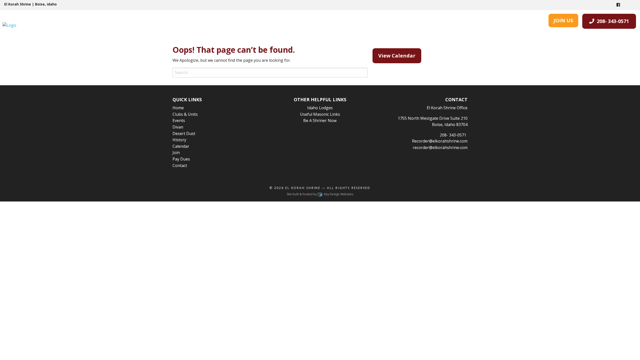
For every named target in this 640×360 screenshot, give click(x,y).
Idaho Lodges (320, 107)
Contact (179, 165)
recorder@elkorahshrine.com (440, 147)
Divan (177, 127)
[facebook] (618, 5)
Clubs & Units (185, 114)
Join (176, 152)
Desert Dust (183, 133)
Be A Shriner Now (319, 120)
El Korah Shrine (302, 188)
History (179, 139)
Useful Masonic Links (320, 114)
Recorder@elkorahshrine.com (440, 141)
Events (178, 120)
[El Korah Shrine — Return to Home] (9, 25)
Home (178, 107)
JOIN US (563, 20)
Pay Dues (181, 159)
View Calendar (397, 55)
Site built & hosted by (320, 194)
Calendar (180, 146)
